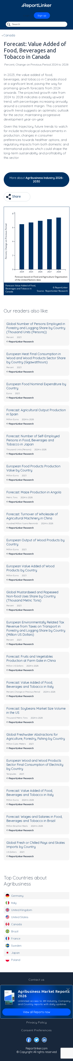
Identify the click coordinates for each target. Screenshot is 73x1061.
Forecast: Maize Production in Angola (33, 492)
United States (19, 917)
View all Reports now (36, 1012)
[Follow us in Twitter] (36, 1040)
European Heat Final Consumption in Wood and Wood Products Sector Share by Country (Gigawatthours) (36, 358)
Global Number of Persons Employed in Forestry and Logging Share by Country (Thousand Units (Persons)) (35, 328)
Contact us (36, 979)
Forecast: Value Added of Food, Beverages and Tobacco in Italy (30, 684)
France (15, 938)
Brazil (14, 931)
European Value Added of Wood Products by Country (30, 568)
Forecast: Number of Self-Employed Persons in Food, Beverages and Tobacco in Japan (33, 440)
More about (36, 179)
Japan (15, 952)
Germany (17, 895)
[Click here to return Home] (36, 5)
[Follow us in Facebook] (28, 1040)
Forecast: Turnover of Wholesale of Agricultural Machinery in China (32, 516)
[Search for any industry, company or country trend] (9, 24)
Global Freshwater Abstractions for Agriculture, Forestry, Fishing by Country (35, 736)
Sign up (42, 15)
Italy (13, 903)
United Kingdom (21, 910)
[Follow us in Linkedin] (44, 1040)
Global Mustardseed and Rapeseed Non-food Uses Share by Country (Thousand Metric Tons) (32, 596)
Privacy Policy (36, 1022)
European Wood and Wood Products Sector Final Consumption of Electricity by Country (34, 764)
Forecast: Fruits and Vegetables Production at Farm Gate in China (31, 658)
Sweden (16, 945)
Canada (16, 924)
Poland (15, 960)
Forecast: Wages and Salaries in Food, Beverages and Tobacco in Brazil (34, 819)
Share (16, 196)
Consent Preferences (36, 1030)
